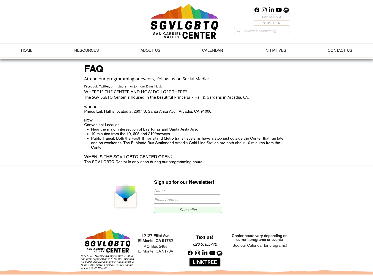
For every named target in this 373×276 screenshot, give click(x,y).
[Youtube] (279, 10)
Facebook (91, 86)
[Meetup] (286, 10)
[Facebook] (257, 10)
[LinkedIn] (271, 10)
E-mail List (153, 86)
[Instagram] (264, 10)
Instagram (122, 86)
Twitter (104, 86)
